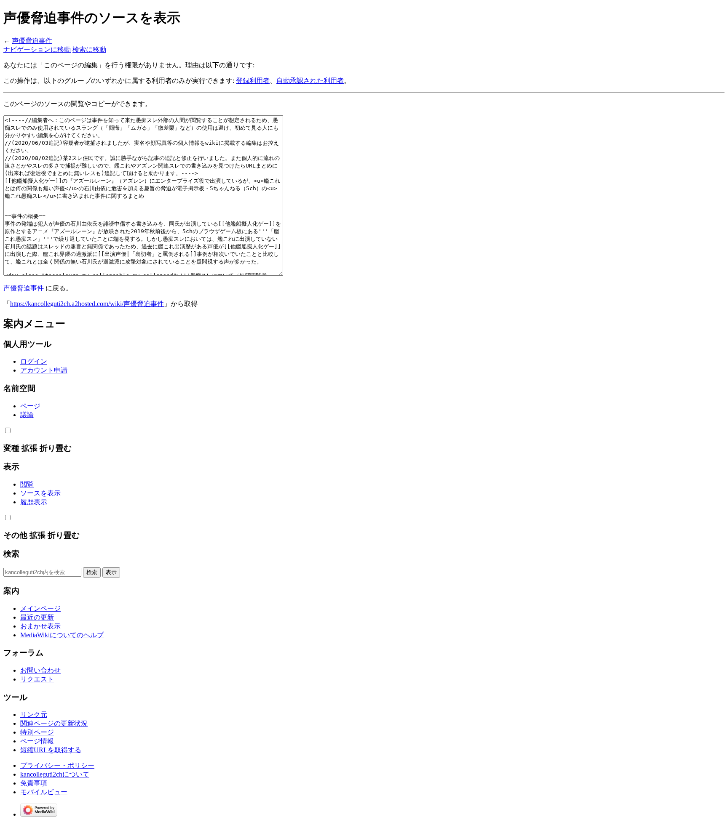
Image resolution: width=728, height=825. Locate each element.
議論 (27, 414)
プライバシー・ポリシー (57, 765)
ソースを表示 (40, 493)
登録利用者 (253, 80)
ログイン (33, 361)
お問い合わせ (40, 670)
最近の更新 (37, 617)
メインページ (40, 608)
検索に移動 (89, 49)
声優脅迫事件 (32, 40)
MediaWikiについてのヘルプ (62, 635)
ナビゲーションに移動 (37, 49)
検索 (11, 553)
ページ (30, 406)
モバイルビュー (43, 792)
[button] (8, 430)
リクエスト (37, 679)
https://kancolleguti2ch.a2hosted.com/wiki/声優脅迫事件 (87, 303)
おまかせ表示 (40, 626)
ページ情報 (37, 741)
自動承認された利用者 (310, 80)
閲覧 (27, 484)
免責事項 (33, 783)
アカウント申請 (43, 370)
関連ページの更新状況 (54, 723)
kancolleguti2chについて (54, 774)
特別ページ (37, 732)
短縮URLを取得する (50, 749)
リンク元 (33, 714)
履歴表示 (33, 502)
